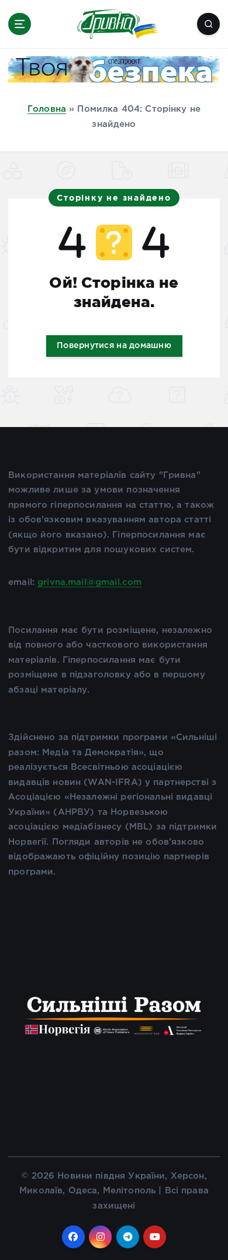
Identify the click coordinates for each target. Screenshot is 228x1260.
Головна (46, 109)
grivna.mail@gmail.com (89, 582)
